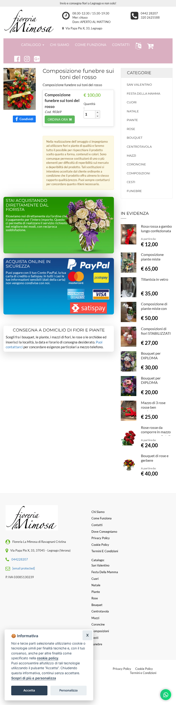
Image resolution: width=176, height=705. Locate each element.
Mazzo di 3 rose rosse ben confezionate (153, 407)
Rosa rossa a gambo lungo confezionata (156, 228)
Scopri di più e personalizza (33, 678)
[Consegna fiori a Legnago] (29, 21)
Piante (132, 120)
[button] (137, 45)
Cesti (131, 182)
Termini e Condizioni (143, 673)
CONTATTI (121, 44)
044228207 (19, 559)
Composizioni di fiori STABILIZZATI (156, 330)
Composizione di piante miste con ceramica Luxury (154, 308)
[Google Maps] (35, 58)
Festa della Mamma (143, 93)
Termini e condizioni (104, 551)
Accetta (29, 690)
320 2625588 (150, 17)
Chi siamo (97, 512)
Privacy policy (100, 538)
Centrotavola (139, 146)
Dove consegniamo (104, 531)
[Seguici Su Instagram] (25, 58)
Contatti (96, 525)
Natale (133, 111)
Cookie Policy (144, 669)
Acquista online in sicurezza (28, 264)
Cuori (132, 102)
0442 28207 (149, 13)
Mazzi (131, 155)
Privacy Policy (122, 669)
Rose (131, 129)
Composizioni (138, 173)
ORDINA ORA (58, 119)
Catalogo (31, 44)
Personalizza (68, 690)
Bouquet (134, 137)
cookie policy (47, 658)
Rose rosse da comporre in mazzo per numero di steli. (156, 432)
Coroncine (136, 164)
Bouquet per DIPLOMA (151, 355)
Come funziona (101, 518)
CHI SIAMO (59, 44)
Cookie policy (100, 544)
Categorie (139, 72)
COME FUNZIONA (90, 44)
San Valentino (139, 84)
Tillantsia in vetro (154, 279)
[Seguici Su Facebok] (15, 58)
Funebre (134, 191)
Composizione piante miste (152, 256)
